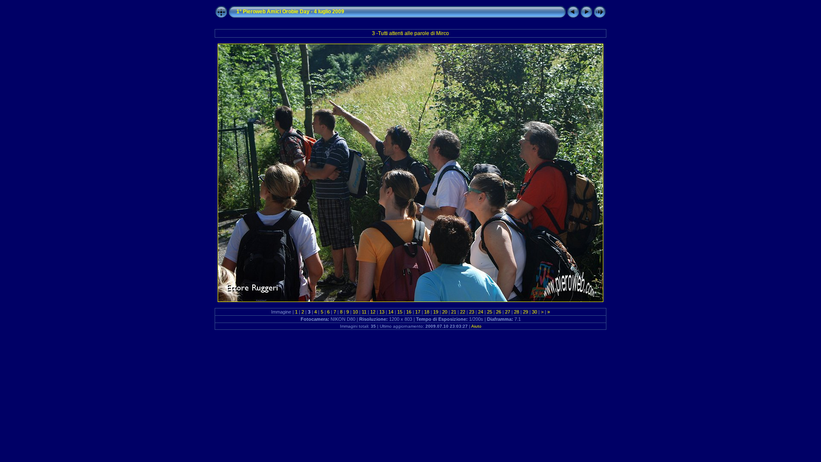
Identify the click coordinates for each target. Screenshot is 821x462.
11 (364, 311)
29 (525, 311)
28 (516, 311)
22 (463, 311)
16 (409, 311)
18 (427, 311)
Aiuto (476, 326)
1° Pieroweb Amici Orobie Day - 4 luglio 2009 (290, 12)
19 (436, 311)
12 (373, 311)
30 (534, 311)
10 (355, 311)
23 (471, 311)
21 (454, 311)
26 (498, 311)
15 (400, 311)
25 (489, 311)
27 (507, 311)
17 (418, 311)
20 (445, 311)
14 (391, 311)
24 (480, 311)
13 (382, 311)
